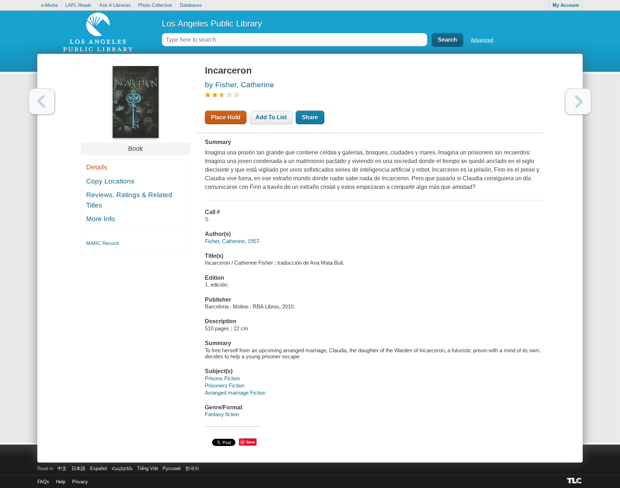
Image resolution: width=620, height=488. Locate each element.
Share (310, 117)
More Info (100, 219)
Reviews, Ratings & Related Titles (129, 200)
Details (96, 167)
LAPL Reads (78, 5)
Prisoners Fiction (224, 385)
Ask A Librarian (115, 5)
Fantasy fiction (222, 414)
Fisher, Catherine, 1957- (233, 241)
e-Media (49, 5)
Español (98, 468)
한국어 (192, 468)
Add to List (271, 117)
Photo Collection (155, 5)
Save (250, 442)
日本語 (78, 468)
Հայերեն (122, 468)
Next (578, 101)
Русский (171, 468)
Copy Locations (110, 181)
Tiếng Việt (147, 468)
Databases (191, 5)
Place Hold (225, 117)
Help (60, 481)
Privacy (80, 481)
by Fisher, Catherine (239, 84)
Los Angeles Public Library (212, 23)
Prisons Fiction (222, 378)
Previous (42, 101)
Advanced (482, 40)
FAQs (43, 481)
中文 (62, 468)
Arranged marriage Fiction (235, 393)
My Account (566, 5)
